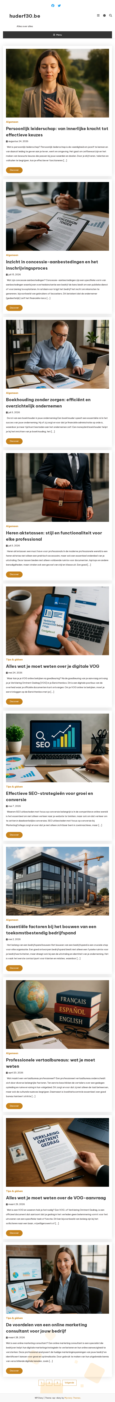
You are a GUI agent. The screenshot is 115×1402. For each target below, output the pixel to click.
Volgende (69, 1382)
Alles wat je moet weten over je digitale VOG (52, 666)
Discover (14, 170)
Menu (59, 34)
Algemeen (12, 121)
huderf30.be (24, 16)
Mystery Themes (72, 1398)
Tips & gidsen (14, 659)
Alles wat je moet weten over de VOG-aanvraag (56, 1197)
